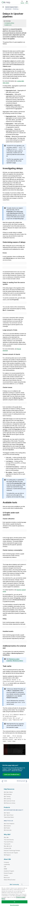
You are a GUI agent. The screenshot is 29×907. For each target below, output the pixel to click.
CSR (5, 866)
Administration (8, 9)
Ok (14, 901)
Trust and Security (9, 839)
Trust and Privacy (8, 841)
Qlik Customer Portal (9, 800)
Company (6, 862)
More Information (14, 905)
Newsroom (7, 877)
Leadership (7, 864)
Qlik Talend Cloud (8, 815)
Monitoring (15, 9)
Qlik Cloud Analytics (9, 823)
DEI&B (5, 868)
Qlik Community (14, 884)
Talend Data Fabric (9, 817)
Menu (27, 3)
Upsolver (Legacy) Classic (11, 7)
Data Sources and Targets (11, 852)
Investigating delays (9, 23)
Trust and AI (7, 844)
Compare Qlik (7, 848)
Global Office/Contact (9, 879)
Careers (6, 875)
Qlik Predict (7, 828)
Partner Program (8, 873)
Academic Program (9, 871)
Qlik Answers (7, 825)
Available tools (7, 25)
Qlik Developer (8, 794)
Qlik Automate (7, 830)
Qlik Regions (7, 855)
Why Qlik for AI (8, 846)
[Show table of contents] (3, 7)
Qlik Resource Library (9, 803)
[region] (14, 896)
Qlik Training (7, 796)
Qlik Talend (7, 812)
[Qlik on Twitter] (22, 884)
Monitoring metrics (18, 660)
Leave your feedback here (11, 774)
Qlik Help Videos (8, 792)
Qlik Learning (7, 798)
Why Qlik (6, 837)
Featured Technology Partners (12, 850)
